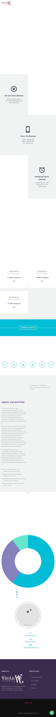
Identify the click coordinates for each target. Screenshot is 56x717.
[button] (52, 713)
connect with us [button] (28, 327)
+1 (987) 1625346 (13, 277)
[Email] (14, 281)
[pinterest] (42, 364)
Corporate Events (36, 677)
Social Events (35, 681)
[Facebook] (25, 702)
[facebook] (14, 364)
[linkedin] (23, 364)
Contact (33, 688)
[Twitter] (29, 702)
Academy (34, 684)
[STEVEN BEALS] (14, 276)
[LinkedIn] (27, 702)
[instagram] (33, 364)
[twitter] (5, 364)
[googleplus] (51, 364)
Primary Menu (53, 3)
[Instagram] (30, 702)
